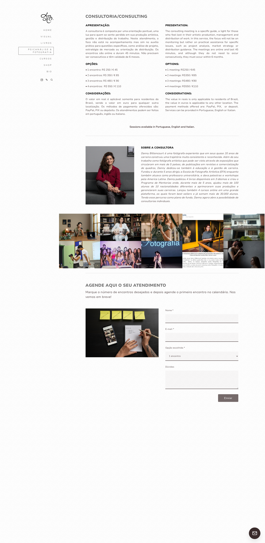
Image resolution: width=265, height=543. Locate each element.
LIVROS (46, 43)
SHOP (48, 65)
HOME (47, 30)
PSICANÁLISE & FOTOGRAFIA (40, 51)
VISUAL (46, 36)
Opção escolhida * (175, 347)
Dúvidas (169, 366)
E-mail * (169, 329)
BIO (49, 71)
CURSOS (46, 58)
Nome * (169, 310)
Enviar (228, 398)
